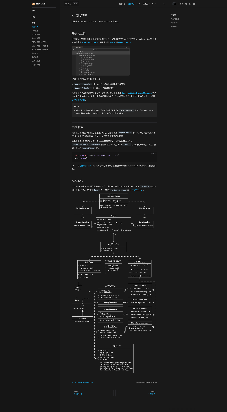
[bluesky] (194, 4)
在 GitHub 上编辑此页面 (83, 383)
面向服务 (174, 23)
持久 (112, 42)
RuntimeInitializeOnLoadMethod (137, 93)
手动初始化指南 (78, 99)
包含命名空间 (136, 190)
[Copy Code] (153, 155)
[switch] (174, 3)
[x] (190, 4)
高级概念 (174, 26)
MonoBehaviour (90, 42)
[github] (181, 4)
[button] (44, 11)
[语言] (165, 4)
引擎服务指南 (85, 165)
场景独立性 (175, 19)
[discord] (186, 4)
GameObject (124, 42)
